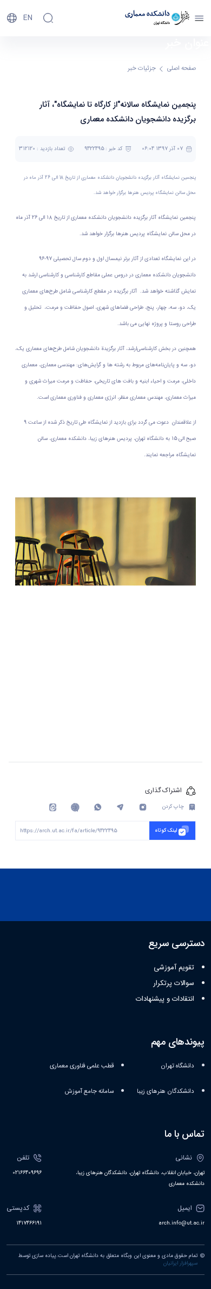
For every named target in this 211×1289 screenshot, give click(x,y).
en (27, 18)
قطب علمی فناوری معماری (82, 1066)
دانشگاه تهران (177, 1066)
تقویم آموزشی (174, 968)
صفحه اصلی (181, 68)
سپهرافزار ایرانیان (180, 1263)
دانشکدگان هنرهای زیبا (165, 1091)
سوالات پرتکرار (173, 983)
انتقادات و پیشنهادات (165, 999)
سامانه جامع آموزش (89, 1091)
